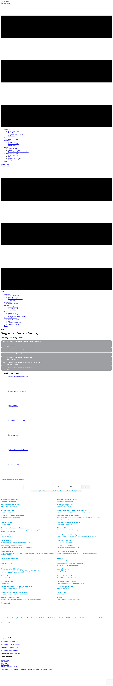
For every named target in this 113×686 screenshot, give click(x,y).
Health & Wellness (7, 551)
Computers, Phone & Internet (64, 524)
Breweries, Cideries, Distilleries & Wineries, (68, 512)
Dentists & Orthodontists (91, 553)
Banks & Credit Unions (25, 542)
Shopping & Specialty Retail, (8, 599)
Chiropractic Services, (22, 553)
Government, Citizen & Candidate (12, 546)
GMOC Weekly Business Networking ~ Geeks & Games (19, 357)
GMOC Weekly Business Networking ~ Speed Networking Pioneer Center (24, 362)
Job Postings (70, 617)
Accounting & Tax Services (10, 499)
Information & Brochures (88, 617)
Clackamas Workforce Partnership (10, 653)
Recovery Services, (79, 553)
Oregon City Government (25, 547)
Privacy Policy (31, 669)
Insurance (60, 558)
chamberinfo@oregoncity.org (9, 666)
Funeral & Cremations (64, 540)
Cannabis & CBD (6, 522)
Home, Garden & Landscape (10, 558)
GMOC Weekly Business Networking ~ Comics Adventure (20, 349)
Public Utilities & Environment (67, 581)
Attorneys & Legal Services (66, 505)
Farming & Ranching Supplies (39, 560)
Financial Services (7, 540)
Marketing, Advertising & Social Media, (11, 571)
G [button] (45, 490)
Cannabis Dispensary (6, 524)
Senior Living (61, 592)
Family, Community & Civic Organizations (70, 535)
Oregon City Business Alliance (9, 650)
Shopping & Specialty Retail (10, 598)
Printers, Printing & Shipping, (93, 517)
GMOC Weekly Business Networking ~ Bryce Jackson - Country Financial (24, 341)
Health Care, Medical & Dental (67, 551)
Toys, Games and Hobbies (34, 599)
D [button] (40, 490)
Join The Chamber (101, 617)
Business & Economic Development (12, 516)
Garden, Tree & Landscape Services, (22, 560)
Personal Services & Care (65, 576)
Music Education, (73, 530)
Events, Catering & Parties (22, 594)
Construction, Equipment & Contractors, (11, 530)
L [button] (53, 490)
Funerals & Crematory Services (65, 542)
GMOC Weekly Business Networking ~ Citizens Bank (19, 367)
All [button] (80, 490)
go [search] (86, 487)
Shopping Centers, (21, 599)
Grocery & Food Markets (65, 546)
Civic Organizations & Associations (87, 536)
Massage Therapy (6, 554)
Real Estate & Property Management (10, 588)
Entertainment (13, 506)
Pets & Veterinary (7, 581)
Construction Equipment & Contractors (14, 528)
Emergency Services (8, 535)
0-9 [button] (32, 490)
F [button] (43, 490)
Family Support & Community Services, (67, 536)
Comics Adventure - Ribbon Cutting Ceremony (17, 354)
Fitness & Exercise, (33, 553)
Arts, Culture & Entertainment (11, 505)
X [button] (74, 490)
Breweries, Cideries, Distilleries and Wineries (72, 510)
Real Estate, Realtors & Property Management (16, 587)
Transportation (6, 603)
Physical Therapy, (43, 553)
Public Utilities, (61, 583)
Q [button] (62, 490)
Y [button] (76, 490)
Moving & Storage (63, 569)
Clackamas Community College (9, 647)
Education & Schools (64, 528)
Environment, (68, 583)
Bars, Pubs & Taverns (85, 512)
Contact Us (78, 617)
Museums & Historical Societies (75, 599)
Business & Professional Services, (66, 517)
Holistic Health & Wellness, (8, 553)
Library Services (82, 530)
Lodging (3, 565)
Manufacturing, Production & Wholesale (70, 563)
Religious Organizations (65, 587)
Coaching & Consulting (63, 519)
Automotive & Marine (8, 510)
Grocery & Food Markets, (63, 547)
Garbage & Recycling (78, 583)
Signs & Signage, (26, 571)
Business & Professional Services (68, 516)
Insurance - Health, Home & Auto (65, 560)
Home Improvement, (6, 560)
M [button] (55, 490)
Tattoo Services (75, 577)
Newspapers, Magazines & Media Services (12, 572)
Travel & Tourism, (61, 599)
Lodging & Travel (6, 563)
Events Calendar (31, 617)
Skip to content (5, 1)
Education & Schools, (62, 530)
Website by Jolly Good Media (44, 669)
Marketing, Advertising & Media (11, 569)
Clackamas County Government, (9, 547)
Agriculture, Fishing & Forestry (67, 499)
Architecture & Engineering (8, 531)
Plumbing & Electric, (38, 530)
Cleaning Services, (80, 517)
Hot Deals (39, 617)
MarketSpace (62, 617)
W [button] (72, 490)
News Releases (22, 617)
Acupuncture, (51, 553)
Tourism (59, 598)
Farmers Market (74, 547)
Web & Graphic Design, (37, 571)
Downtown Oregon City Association (11, 644)
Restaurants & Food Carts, (8, 594)
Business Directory (12, 617)
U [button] (69, 490)
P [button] (60, 490)
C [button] (38, 490)
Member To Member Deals (50, 617)
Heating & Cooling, (27, 530)
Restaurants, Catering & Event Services (14, 592)
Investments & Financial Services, (10, 542)
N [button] (57, 490)
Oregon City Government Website (10, 641)
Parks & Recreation (7, 576)
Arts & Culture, (5, 506)
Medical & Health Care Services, (65, 553)
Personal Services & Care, (64, 577)
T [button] (67, 490)
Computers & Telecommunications (68, 522)
